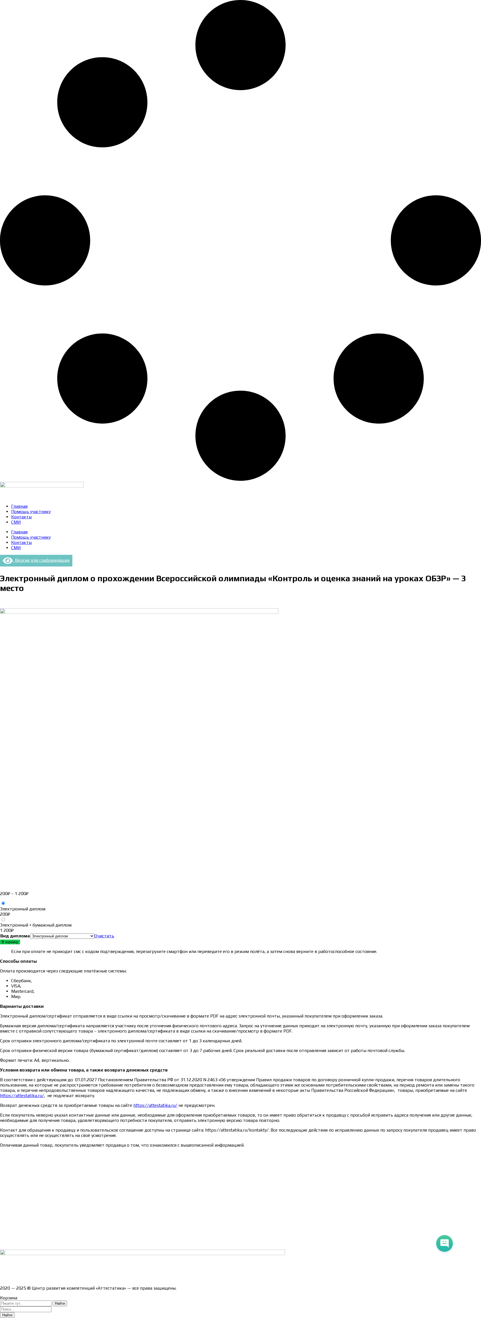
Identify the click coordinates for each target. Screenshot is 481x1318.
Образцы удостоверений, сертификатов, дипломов (53, 1164)
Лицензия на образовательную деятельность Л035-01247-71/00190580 (74, 1278)
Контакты (21, 516)
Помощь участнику (31, 511)
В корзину (10, 942)
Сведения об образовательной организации (45, 1154)
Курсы (6, 1223)
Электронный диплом (22, 908)
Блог (5, 1232)
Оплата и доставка (19, 1174)
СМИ (16, 522)
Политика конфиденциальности (33, 1193)
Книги (6, 1242)
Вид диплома (15, 935)
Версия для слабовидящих (41, 560)
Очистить (104, 935)
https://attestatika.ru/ (22, 1095)
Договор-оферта (17, 1184)
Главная (19, 506)
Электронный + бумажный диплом (36, 925)
